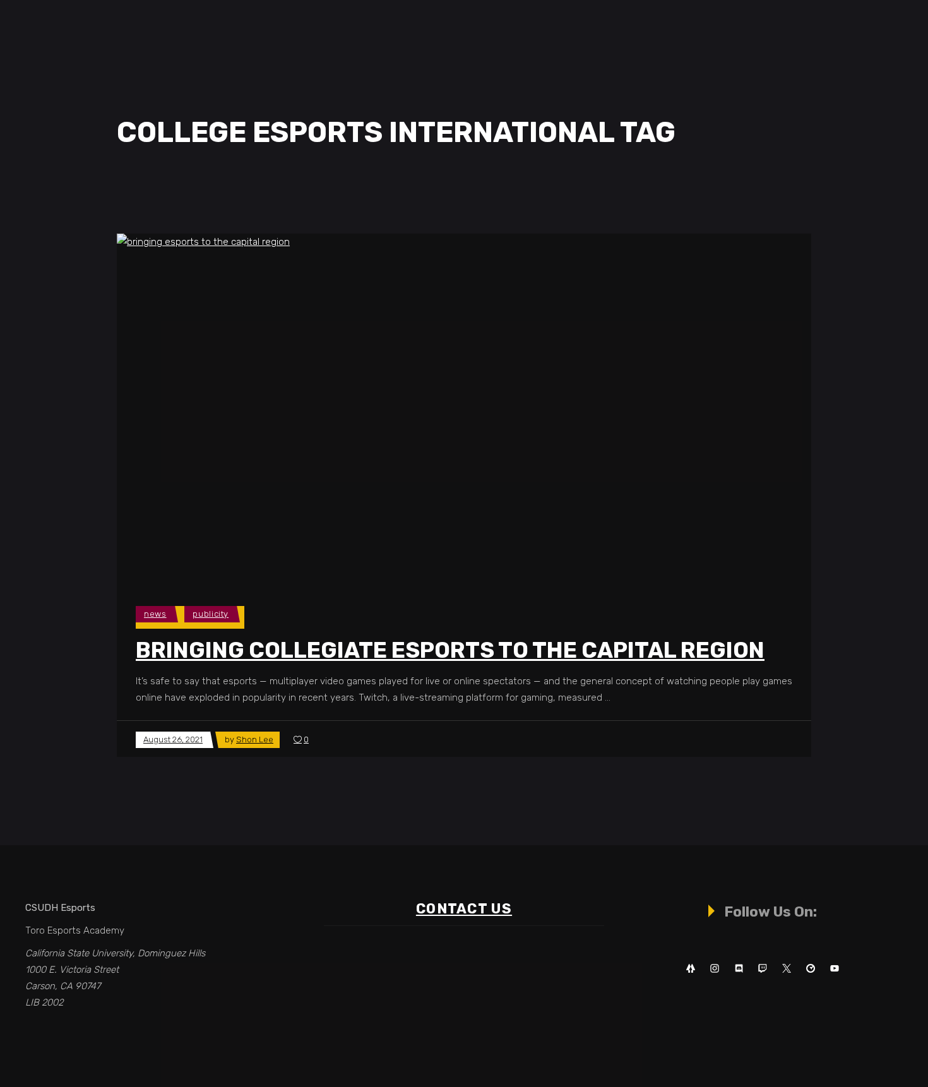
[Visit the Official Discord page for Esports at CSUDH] (738, 968)
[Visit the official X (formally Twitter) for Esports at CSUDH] (786, 968)
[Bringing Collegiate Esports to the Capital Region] (353, 407)
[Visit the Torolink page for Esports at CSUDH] (810, 968)
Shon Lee (254, 739)
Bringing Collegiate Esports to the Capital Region (450, 650)
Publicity (211, 614)
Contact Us (464, 908)
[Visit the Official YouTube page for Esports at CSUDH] (834, 968)
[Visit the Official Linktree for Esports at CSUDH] (690, 968)
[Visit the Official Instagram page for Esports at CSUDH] (714, 968)
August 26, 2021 (173, 739)
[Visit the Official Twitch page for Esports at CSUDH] (762, 968)
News (155, 614)
